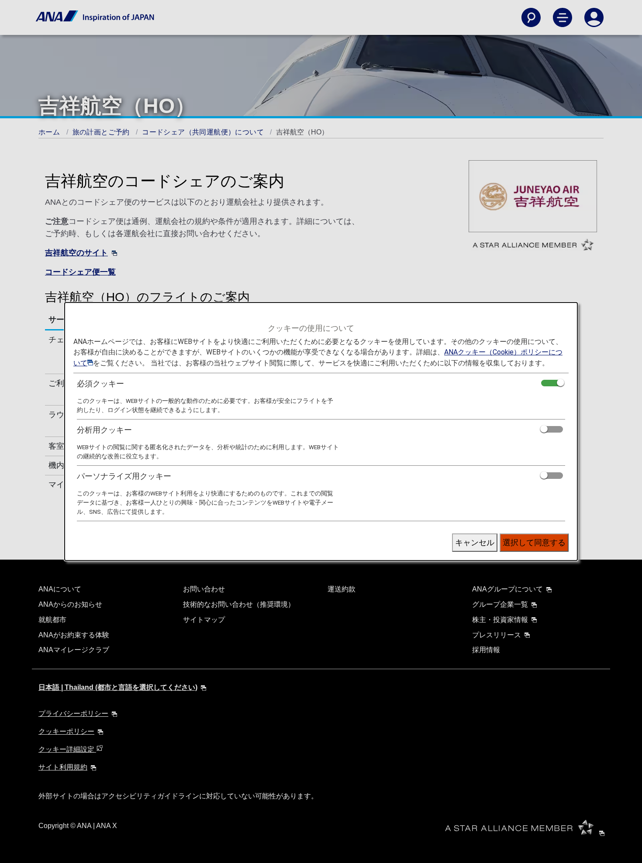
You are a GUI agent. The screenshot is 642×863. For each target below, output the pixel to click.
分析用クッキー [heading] (104, 429)
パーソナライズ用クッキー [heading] (124, 476)
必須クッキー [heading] (100, 383)
